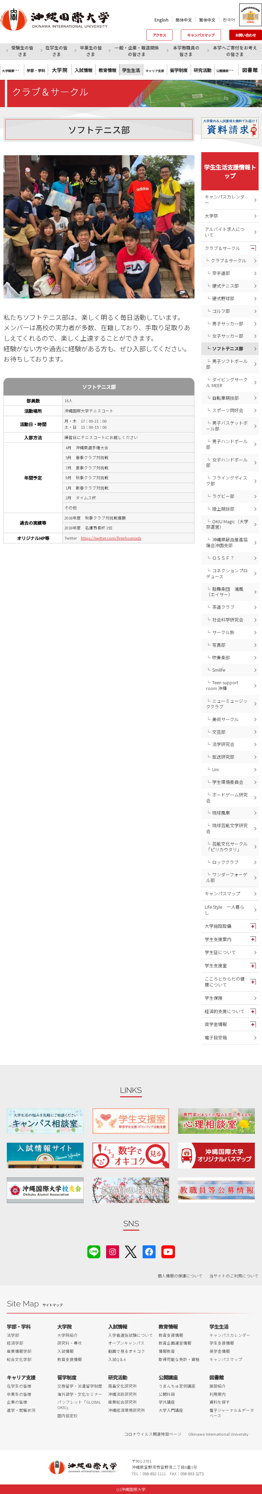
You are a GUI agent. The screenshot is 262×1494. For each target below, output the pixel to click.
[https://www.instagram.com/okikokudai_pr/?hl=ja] (112, 1251)
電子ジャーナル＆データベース (231, 1412)
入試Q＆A (117, 1359)
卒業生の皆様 (19, 1394)
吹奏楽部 (221, 657)
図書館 (250, 69)
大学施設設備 (218, 926)
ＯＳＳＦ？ (223, 558)
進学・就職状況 (21, 1410)
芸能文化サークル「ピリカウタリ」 (227, 846)
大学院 (60, 69)
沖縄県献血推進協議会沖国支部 (227, 542)
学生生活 (219, 1326)
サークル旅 (223, 632)
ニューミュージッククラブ (227, 704)
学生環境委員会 (227, 782)
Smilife (218, 670)
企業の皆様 (17, 1402)
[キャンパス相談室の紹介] (45, 1121)
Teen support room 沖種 (222, 685)
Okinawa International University (218, 1434)
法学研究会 (223, 744)
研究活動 (117, 1377)
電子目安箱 (216, 1037)
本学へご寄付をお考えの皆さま (235, 50)
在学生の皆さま (56, 50)
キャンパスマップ (201, 35)
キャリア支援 (21, 1377)
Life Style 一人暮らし (224, 910)
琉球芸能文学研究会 (227, 828)
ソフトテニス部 (227, 348)
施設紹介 (217, 1386)
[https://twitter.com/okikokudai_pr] (131, 1251)
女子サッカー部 (227, 336)
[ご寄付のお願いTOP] (130, 1190)
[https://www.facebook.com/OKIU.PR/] (149, 1251)
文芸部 (218, 732)
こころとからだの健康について (225, 982)
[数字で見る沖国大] (130, 1155)
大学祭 (211, 216)
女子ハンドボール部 (227, 462)
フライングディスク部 (226, 480)
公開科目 (167, 1394)
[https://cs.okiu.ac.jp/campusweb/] (250, 14)
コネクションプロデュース (227, 573)
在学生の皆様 (19, 1386)
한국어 (229, 19)
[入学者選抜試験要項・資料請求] (230, 127)
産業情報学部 (19, 1351)
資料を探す (219, 1402)
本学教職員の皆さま (186, 50)
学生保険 (213, 998)
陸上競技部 (223, 509)
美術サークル (225, 719)
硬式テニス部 (225, 285)
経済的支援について (225, 1011)
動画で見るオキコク (126, 1351)
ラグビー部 (223, 496)
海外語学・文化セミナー (79, 1394)
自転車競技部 (225, 398)
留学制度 (66, 1377)
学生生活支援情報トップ (230, 171)
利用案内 (217, 1394)
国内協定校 (67, 1415)
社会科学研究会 (227, 619)
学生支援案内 (218, 939)
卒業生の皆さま (91, 50)
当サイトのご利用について (234, 1275)
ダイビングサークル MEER (227, 382)
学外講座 (167, 1402)
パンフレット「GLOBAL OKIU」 (79, 1404)
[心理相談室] (216, 1121)
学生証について (220, 952)
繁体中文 (207, 20)
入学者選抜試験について (130, 1335)
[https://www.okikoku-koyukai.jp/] (45, 1190)
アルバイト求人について (225, 232)
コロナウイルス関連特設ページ (152, 1434)
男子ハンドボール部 (227, 444)
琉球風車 (221, 812)
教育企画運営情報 (175, 1343)
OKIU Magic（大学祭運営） (227, 524)
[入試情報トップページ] (45, 1155)
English (162, 20)
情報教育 (167, 1351)
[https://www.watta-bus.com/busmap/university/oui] (216, 1155)
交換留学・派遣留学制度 (79, 1386)
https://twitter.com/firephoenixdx (111, 538)
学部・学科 (19, 1326)
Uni (215, 769)
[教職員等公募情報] (216, 1190)
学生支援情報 (221, 1343)
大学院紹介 (67, 1335)
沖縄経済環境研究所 (126, 1410)
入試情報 (65, 1351)
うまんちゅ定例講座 (177, 1386)
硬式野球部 (223, 298)
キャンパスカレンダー (225, 199)
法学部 (13, 1335)
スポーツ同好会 (227, 410)
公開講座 (168, 1377)
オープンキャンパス (126, 1343)
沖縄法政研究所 (122, 1394)
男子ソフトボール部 (227, 364)
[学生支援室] (130, 1121)
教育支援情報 (69, 1359)
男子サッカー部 (227, 323)
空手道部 (221, 273)
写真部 (218, 645)
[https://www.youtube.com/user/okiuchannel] (168, 1251)
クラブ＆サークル (222, 248)
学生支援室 (216, 965)
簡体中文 (184, 20)
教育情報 (168, 1326)
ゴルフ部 (221, 311)
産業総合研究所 (122, 1402)
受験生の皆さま (22, 50)
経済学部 (15, 1343)
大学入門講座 (171, 1410)
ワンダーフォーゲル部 (226, 877)
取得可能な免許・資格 (179, 1359)
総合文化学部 (19, 1359)
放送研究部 (223, 756)
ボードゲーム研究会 (227, 797)
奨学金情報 (216, 1024)
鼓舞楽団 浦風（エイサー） (224, 592)
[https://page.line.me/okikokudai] (93, 1251)
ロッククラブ (225, 862)
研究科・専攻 (69, 1343)
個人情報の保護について (180, 1275)
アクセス (159, 35)
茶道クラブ (223, 607)
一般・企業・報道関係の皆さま (137, 50)
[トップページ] (60, 19)
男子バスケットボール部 (227, 426)
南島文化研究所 (122, 1386)
